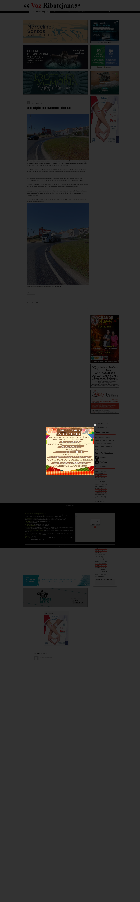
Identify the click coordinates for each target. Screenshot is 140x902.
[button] (95, 425)
